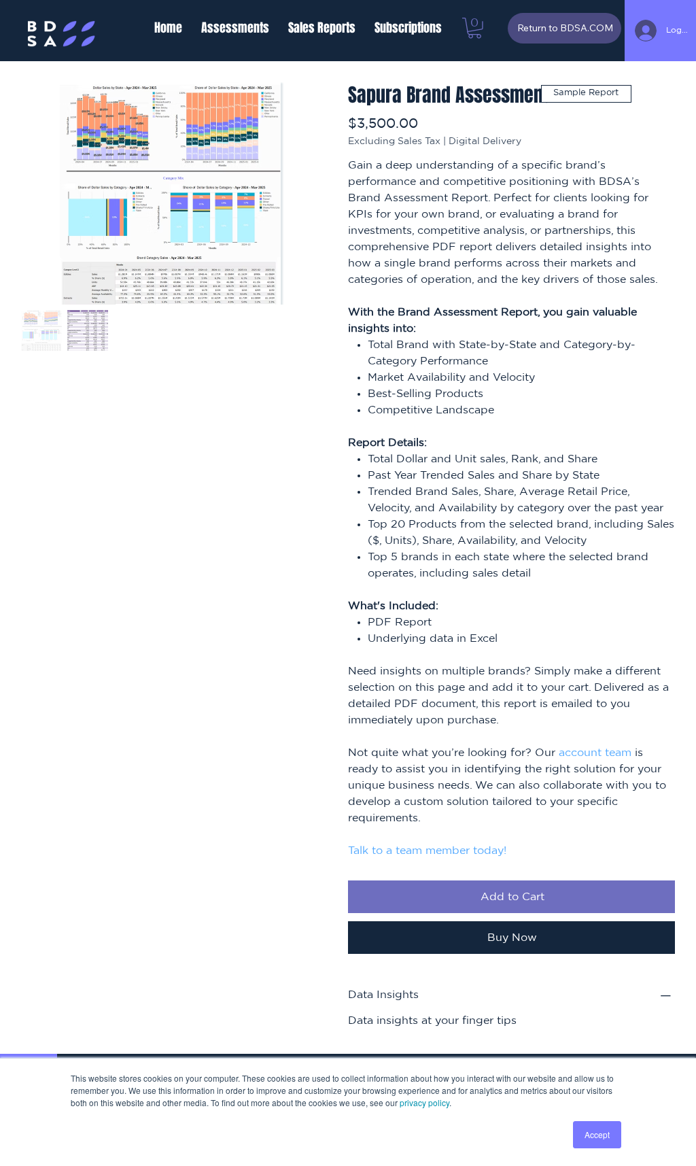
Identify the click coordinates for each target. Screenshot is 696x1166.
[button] (235, 28)
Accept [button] (597, 1134)
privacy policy (424, 1102)
